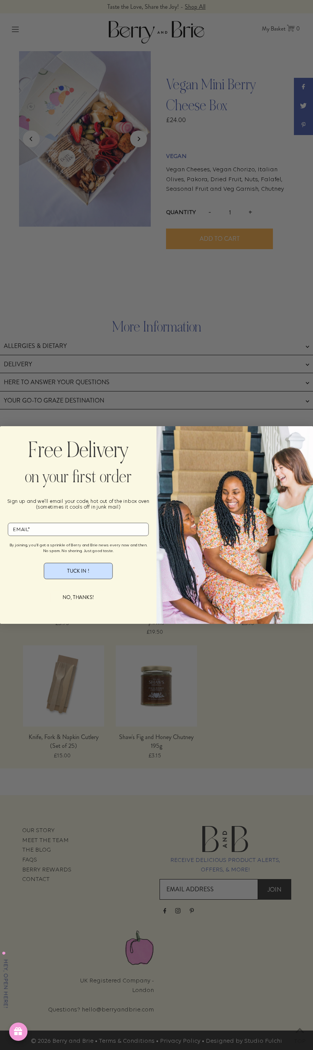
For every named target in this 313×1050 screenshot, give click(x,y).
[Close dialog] (9, 435)
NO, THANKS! (78, 597)
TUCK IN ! (78, 570)
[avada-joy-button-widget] (18, 1032)
